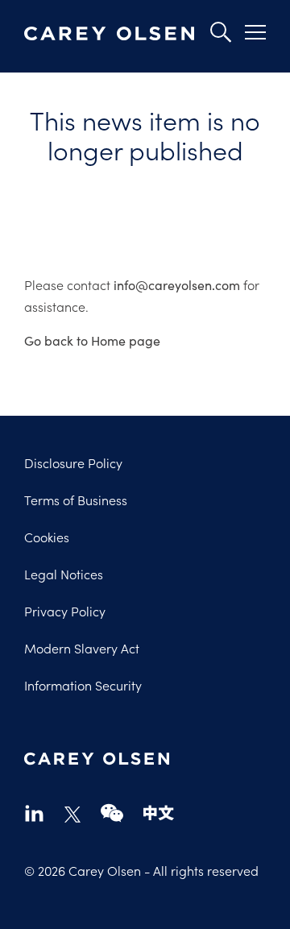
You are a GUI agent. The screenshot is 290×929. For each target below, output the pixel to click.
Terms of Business (75, 499)
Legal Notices (63, 574)
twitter (72, 815)
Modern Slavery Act (81, 648)
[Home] (109, 34)
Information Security (83, 685)
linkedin (34, 813)
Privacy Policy (65, 611)
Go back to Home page (92, 340)
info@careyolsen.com (177, 284)
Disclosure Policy (73, 462)
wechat (112, 813)
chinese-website (158, 813)
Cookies (46, 536)
